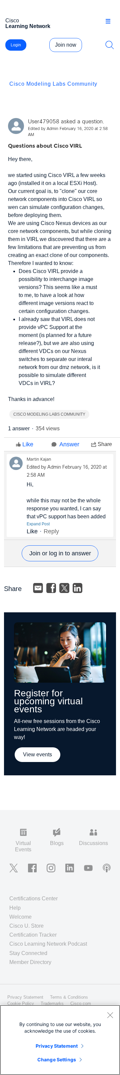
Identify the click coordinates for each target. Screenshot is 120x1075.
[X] (64, 588)
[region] (60, 1040)
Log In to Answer (60, 553)
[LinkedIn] (78, 588)
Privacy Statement (57, 1046)
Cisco (27, 23)
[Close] (110, 1015)
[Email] (38, 588)
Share (105, 444)
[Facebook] (51, 588)
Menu (110, 21)
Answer (69, 444)
